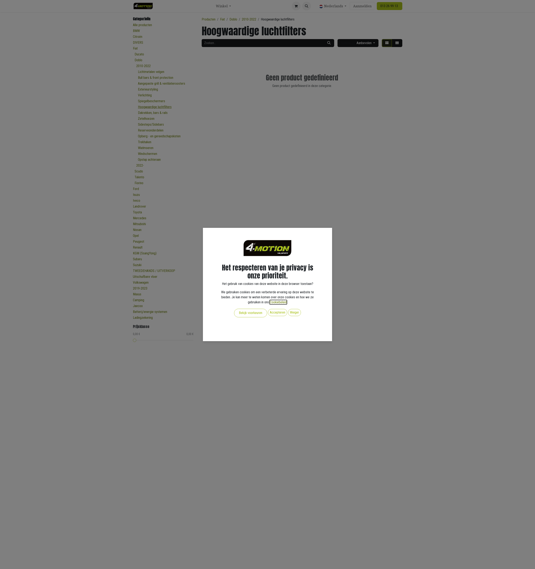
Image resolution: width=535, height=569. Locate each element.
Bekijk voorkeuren (250, 313)
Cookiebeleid (278, 302)
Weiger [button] (294, 312)
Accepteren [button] (277, 312)
